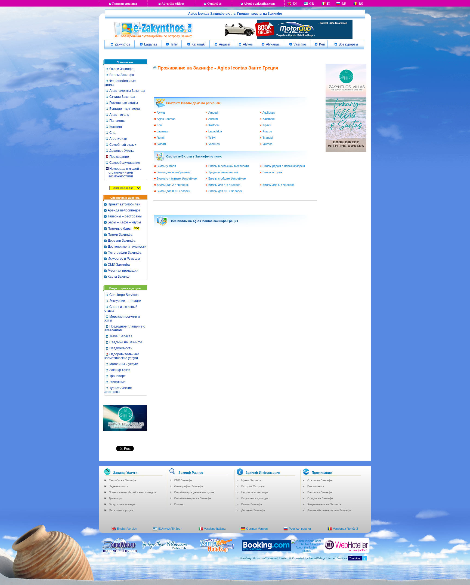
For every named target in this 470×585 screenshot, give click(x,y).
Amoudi (213, 112)
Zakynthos (122, 44)
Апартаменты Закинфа (127, 91)
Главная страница (124, 3)
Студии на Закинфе (320, 498)
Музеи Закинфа (251, 480)
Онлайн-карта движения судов (194, 492)
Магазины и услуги (123, 364)
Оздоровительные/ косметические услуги (121, 356)
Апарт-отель (119, 115)
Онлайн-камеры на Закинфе (192, 498)
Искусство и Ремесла (124, 258)
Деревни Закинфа (121, 241)
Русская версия (300, 528)
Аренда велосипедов (124, 210)
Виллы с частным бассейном (177, 178)
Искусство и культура (254, 498)
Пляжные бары (119, 229)
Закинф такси (119, 370)
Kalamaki (198, 44)
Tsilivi (174, 44)
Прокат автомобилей (124, 204)
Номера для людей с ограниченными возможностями (123, 172)
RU (344, 3)
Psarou (267, 131)
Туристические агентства (118, 390)
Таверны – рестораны (125, 216)
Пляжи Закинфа (120, 235)
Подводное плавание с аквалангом (124, 328)
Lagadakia (215, 131)
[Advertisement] (235, 83)
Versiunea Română (345, 528)
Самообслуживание (124, 163)
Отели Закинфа (121, 69)
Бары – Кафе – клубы (124, 222)
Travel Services (120, 336)
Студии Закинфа (122, 97)
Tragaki (267, 137)
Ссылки (179, 504)
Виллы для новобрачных (174, 172)
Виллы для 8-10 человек (173, 191)
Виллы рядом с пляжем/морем (283, 166)
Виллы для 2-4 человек (172, 184)
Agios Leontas (166, 118)
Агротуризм (118, 139)
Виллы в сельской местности (228, 166)
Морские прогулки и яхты (122, 318)
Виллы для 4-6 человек (224, 184)
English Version (127, 528)
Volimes (267, 144)
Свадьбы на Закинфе (125, 342)
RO (361, 3)
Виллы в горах (272, 172)
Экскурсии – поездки (125, 301)
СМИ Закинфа (119, 264)
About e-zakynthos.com (259, 3)
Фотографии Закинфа (124, 252)
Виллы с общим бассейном (227, 178)
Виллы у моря (166, 166)
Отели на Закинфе (319, 480)
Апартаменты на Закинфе (324, 504)
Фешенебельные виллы (120, 83)
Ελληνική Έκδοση (170, 528)
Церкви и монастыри (254, 492)
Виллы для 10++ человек (225, 191)
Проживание (119, 157)
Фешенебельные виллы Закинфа (329, 510)
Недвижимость (120, 348)
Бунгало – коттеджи (124, 109)
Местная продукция (123, 270)
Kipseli (266, 125)
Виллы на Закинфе (319, 492)
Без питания (315, 486)
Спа (112, 133)
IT (328, 3)
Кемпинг (115, 127)
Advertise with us (173, 3)
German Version (257, 528)
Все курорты (348, 44)
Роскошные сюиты (123, 103)
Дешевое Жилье (122, 151)
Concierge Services (123, 295)
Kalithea (213, 125)
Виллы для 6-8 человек (278, 184)
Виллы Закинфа (121, 75)
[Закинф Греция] (152, 37)
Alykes (248, 44)
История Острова (252, 486)
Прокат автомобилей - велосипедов (132, 492)
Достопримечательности (127, 246)
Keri (322, 44)
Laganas (150, 44)
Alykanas (273, 44)
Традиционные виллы (223, 172)
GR (311, 3)
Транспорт (117, 376)
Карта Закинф (118, 276)
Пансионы (117, 121)
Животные (117, 382)
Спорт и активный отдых (120, 309)
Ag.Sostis (268, 112)
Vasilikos (300, 44)
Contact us (214, 3)
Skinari (161, 144)
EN (295, 3)
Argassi (224, 44)
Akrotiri (213, 118)
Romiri (161, 137)
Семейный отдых (122, 145)
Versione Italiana (214, 528)
